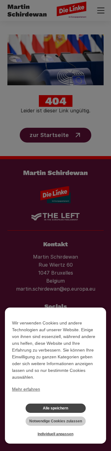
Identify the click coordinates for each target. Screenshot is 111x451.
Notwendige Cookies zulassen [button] (55, 421)
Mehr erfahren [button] (26, 389)
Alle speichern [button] (55, 408)
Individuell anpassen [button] (55, 434)
